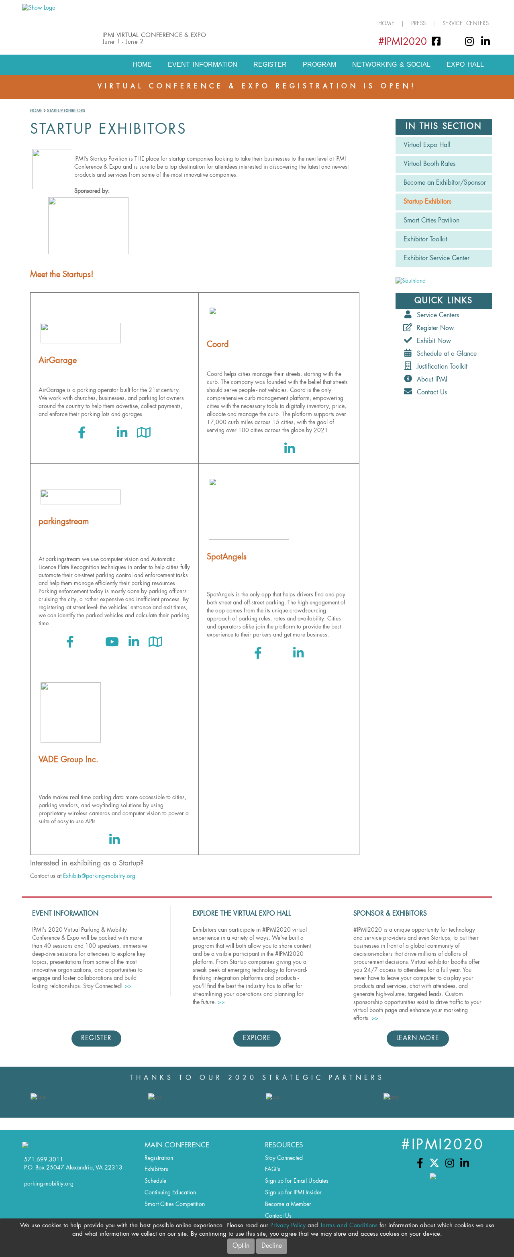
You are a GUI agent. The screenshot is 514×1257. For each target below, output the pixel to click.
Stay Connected (284, 1158)
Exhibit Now (432, 341)
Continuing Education (170, 1193)
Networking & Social (391, 64)
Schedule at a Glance (445, 354)
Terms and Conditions (348, 1226)
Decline (271, 1246)
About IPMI (430, 380)
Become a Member (288, 1204)
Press (418, 24)
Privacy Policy (288, 1226)
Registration (159, 1158)
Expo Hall (465, 64)
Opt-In (241, 1246)
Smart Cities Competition (175, 1204)
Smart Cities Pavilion (431, 221)
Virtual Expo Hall (427, 145)
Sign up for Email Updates (296, 1181)
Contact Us (430, 393)
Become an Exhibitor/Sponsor (445, 183)
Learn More (417, 1038)
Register (270, 64)
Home (386, 24)
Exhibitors (156, 1169)
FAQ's (272, 1169)
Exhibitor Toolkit (425, 240)
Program (319, 64)
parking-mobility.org (48, 1184)
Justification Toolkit (440, 367)
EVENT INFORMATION (202, 64)
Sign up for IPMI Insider (293, 1193)
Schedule (155, 1181)
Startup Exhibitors (66, 111)
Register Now (433, 328)
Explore (257, 1038)
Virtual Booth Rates (429, 164)
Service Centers (466, 24)
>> (128, 986)
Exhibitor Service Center (436, 258)
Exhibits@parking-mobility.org (99, 876)
